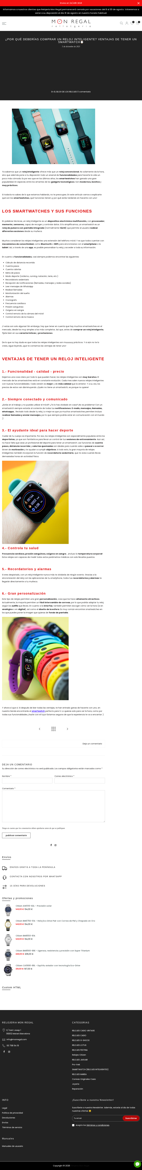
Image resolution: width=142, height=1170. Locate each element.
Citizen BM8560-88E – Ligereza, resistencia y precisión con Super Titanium (53, 950)
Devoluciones (8, 1117)
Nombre (6, 776)
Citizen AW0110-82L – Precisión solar (34, 905)
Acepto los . (93, 1125)
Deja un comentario (92, 743)
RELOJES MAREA (79, 1074)
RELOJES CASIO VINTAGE (83, 1030)
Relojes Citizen (79, 1054)
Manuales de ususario (12, 1146)
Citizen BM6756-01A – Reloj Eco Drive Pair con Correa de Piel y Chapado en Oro (55, 920)
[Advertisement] (71, 69)
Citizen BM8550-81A (25, 935)
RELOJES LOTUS (79, 1045)
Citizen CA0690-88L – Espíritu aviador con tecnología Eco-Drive (48, 965)
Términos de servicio (12, 1127)
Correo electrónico (64, 776)
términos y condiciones (98, 1125)
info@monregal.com (17, 1039)
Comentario (8, 788)
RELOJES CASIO (79, 1035)
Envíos (5, 1122)
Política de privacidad (12, 1112)
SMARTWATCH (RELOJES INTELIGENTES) (90, 1069)
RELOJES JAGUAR (80, 1059)
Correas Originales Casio (84, 1079)
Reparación (77, 1088)
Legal (4, 1108)
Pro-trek (76, 1064)
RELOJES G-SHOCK (81, 1040)
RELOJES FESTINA (80, 1050)
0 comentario (84, 91)
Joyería (75, 1084)
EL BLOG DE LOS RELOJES (65, 91)
